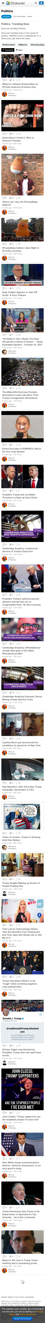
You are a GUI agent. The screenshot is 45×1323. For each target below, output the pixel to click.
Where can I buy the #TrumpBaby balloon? (20, 203)
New (20, 50)
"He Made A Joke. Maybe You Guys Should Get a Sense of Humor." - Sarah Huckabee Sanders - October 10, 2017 (22, 341)
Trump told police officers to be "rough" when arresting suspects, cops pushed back (20, 984)
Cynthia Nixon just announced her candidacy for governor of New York (21, 744)
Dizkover (18, 3)
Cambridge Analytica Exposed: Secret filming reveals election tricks (22, 698)
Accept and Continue (22, 1318)
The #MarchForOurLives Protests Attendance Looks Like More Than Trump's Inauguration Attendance (20, 395)
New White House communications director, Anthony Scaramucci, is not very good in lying (21, 1165)
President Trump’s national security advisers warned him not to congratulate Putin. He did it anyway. (21, 601)
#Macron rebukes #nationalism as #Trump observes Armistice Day (20, 85)
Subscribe (6, 16)
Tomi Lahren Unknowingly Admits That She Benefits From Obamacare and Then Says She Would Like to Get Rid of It (22, 933)
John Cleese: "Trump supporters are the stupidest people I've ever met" (21, 1118)
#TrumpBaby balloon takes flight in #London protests (20, 249)
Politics (7, 11)
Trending (8, 50)
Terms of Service (27, 1314)
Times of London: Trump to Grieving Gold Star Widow (21, 838)
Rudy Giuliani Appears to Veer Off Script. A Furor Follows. (19, 293)
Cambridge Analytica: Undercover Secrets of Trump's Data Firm (20, 550)
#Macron (23, 44)
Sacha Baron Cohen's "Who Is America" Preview (18, 139)
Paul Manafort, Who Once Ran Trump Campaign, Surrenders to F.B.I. (22, 788)
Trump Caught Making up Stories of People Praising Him (21, 884)
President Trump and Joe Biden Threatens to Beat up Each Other (19, 496)
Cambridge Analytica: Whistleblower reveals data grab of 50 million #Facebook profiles (21, 650)
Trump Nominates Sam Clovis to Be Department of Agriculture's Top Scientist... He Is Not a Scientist (21, 1214)
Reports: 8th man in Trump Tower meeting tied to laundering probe (20, 1262)
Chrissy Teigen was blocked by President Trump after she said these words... (21, 1052)
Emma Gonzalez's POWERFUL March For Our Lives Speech (21, 450)
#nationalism (8, 44)
